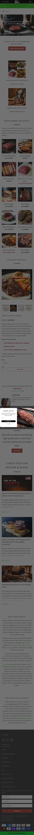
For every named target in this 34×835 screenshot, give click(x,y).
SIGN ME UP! (8, 421)
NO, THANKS (8, 423)
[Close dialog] (33, 408)
